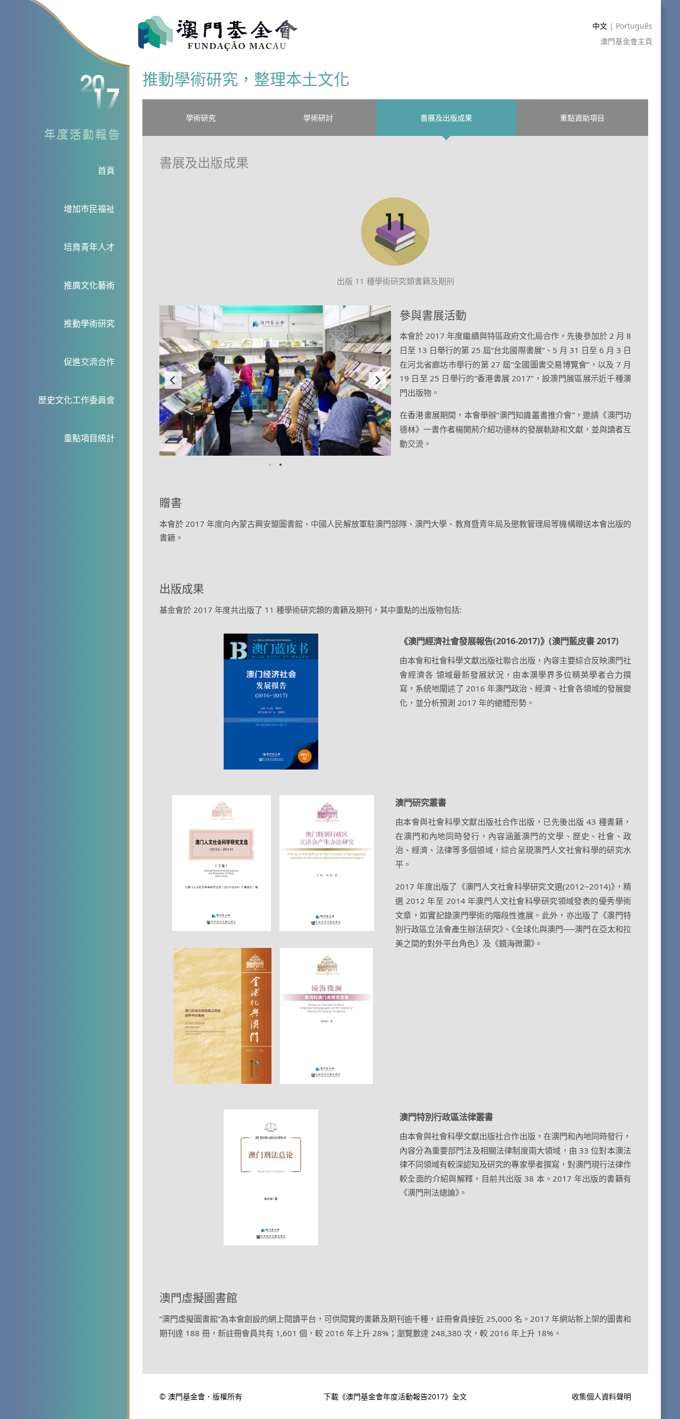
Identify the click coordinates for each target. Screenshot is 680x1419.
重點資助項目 (582, 118)
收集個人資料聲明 (601, 1396)
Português (634, 26)
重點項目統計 (89, 438)
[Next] (377, 380)
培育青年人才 (89, 247)
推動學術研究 (89, 323)
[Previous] (173, 380)
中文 (599, 26)
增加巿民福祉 (89, 209)
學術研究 (201, 118)
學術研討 (318, 118)
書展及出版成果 (446, 118)
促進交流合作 (89, 361)
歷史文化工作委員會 (76, 400)
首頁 (106, 170)
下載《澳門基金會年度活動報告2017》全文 (395, 1396)
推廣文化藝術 (89, 285)
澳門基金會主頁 (626, 41)
